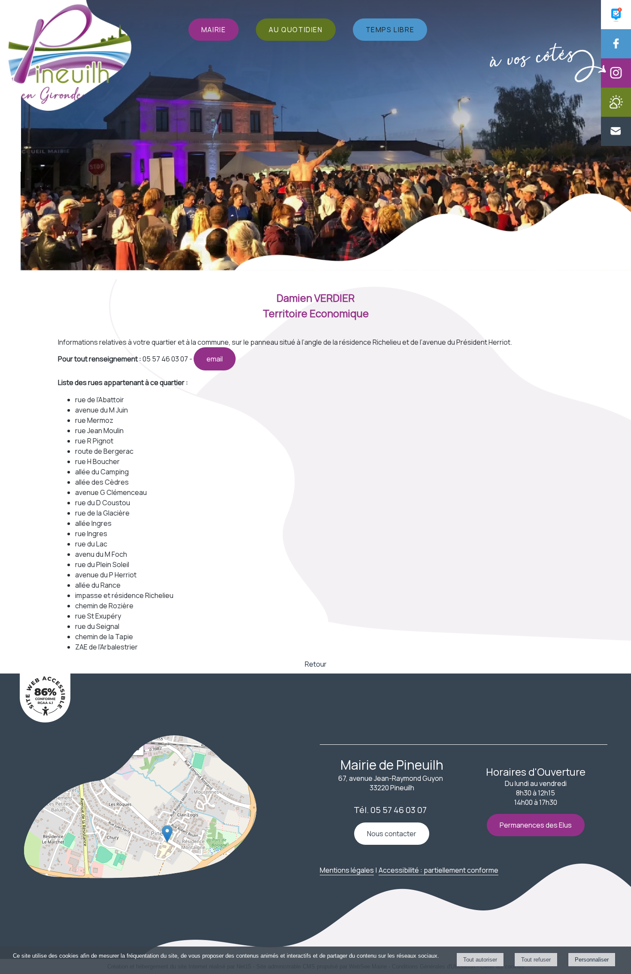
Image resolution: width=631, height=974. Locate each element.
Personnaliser (592, 959)
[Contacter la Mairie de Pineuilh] (616, 143)
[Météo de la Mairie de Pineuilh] (616, 114)
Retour (316, 664)
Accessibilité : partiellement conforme (438, 870)
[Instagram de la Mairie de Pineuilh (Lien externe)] (616, 85)
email (214, 359)
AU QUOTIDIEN (295, 29)
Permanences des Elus (536, 825)
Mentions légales (347, 870)
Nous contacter (391, 833)
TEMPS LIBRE (390, 29)
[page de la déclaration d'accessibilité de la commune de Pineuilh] (45, 720)
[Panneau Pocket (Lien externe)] (616, 26)
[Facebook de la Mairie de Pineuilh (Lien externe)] (616, 56)
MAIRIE (213, 29)
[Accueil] (69, 56)
